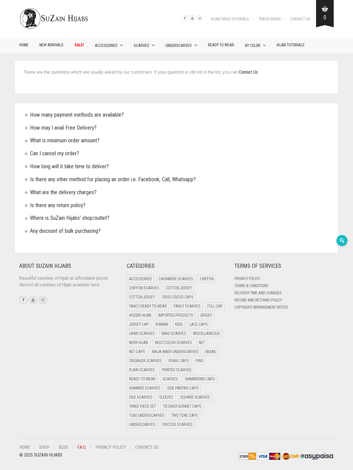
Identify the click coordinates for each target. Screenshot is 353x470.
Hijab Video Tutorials (230, 19)
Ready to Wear (221, 45)
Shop (44, 447)
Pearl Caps (179, 361)
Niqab (210, 351)
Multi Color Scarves (173, 342)
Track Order (269, 19)
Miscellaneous (206, 333)
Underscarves (178, 45)
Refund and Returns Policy (258, 300)
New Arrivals (51, 45)
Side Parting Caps (183, 388)
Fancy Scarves (187, 306)
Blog (63, 447)
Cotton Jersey (179, 288)
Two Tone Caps (184, 415)
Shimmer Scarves (144, 388)
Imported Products (175, 315)
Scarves (141, 45)
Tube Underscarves (146, 415)
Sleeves (166, 397)
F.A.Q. (81, 447)
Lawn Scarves (142, 333)
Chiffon (207, 279)
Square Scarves (195, 397)
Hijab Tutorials (290, 45)
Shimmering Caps (200, 379)
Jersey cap (139, 324)
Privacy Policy (247, 278)
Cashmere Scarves (176, 279)
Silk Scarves (140, 397)
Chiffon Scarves (144, 288)
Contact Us (300, 19)
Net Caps (137, 351)
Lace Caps (198, 324)
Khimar (162, 324)
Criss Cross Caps (178, 297)
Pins (199, 361)
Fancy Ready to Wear (148, 306)
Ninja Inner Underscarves (175, 351)
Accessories (106, 45)
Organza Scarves (145, 361)
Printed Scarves (176, 370)
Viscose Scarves (177, 424)
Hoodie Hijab (140, 315)
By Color (252, 45)
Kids (179, 324)
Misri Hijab (138, 342)
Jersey (206, 315)
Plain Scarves (142, 370)
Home (23, 45)
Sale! (79, 45)
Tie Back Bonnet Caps (182, 406)
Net (202, 342)
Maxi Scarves (174, 333)
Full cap (215, 306)
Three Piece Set (142, 406)
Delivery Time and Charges (258, 293)
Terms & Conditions (251, 286)
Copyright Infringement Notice (261, 307)
